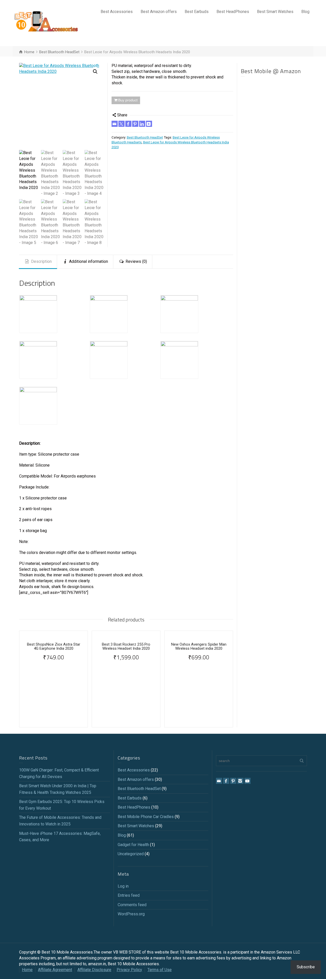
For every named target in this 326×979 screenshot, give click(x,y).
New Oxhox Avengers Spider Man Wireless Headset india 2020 (198, 646)
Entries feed (129, 895)
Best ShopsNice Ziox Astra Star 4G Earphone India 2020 (53, 646)
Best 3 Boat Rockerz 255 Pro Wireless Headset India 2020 (126, 646)
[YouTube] (247, 781)
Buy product (128, 100)
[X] (121, 124)
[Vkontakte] (149, 124)
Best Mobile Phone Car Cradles (146, 816)
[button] (95, 71)
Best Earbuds (197, 11)
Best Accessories (117, 11)
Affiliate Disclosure (94, 969)
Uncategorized (131, 853)
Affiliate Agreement (55, 969)
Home (27, 969)
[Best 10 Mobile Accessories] (46, 22)
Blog (305, 11)
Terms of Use (159, 969)
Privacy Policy (129, 969)
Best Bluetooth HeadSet (145, 137)
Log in (123, 886)
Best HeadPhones (232, 11)
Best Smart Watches (275, 11)
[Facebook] (128, 124)
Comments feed (132, 904)
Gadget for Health (133, 844)
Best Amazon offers (159, 11)
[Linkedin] (142, 124)
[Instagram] (240, 781)
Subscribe (306, 966)
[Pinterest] (135, 124)
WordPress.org (131, 914)
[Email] (115, 124)
